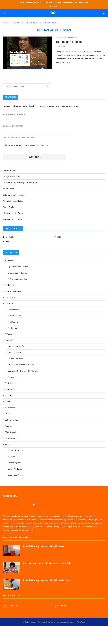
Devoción (60, 38)
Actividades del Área (17, 346)
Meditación (13, 322)
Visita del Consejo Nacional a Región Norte (43, 546)
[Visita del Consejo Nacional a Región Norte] (11, 550)
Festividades (13, 309)
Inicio (5, 23)
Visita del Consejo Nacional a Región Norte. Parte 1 (47, 580)
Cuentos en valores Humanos (21, 364)
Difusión (8, 334)
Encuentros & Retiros (17, 273)
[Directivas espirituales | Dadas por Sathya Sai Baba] (11, 567)
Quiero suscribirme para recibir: (19, 137)
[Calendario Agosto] (27, 53)
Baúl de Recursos (15, 358)
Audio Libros (8, 188)
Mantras (11, 456)
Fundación (9, 389)
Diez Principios (9, 170)
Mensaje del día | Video (13, 219)
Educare (11, 377)
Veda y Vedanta (15, 469)
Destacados (10, 297)
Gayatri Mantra (14, 315)
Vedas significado (15, 475)
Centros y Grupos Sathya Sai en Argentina (71, 3)
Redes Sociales (9, 207)
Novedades (72, 38)
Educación (9, 340)
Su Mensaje (10, 438)
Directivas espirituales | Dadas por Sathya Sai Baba (47, 563)
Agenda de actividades (13, 201)
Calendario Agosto (69, 42)
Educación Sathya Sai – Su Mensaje (23, 371)
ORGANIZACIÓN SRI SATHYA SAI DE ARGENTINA (36, 3)
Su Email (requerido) (13, 126)
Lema (7, 401)
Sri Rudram (12, 328)
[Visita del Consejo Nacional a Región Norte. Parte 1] (11, 584)
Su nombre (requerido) (14, 115)
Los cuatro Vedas (15, 450)
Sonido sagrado (14, 462)
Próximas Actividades (17, 279)
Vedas (8, 444)
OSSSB (8, 413)
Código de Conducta (12, 176)
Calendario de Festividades (15, 195)
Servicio (8, 426)
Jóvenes (8, 395)
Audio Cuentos (14, 352)
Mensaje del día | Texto (13, 213)
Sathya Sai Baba (12, 420)
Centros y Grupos (13, 291)
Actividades (10, 260)
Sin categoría (10, 432)
